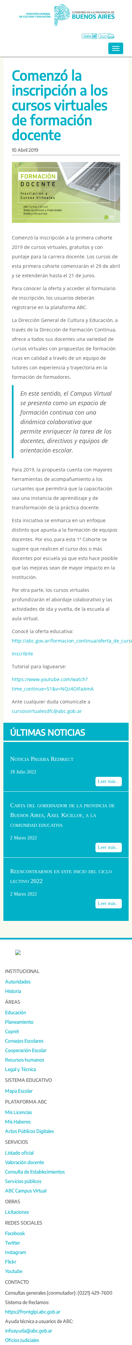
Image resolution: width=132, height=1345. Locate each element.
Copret (12, 1031)
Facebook (15, 1233)
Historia (13, 991)
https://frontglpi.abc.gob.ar (32, 1312)
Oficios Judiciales (22, 1340)
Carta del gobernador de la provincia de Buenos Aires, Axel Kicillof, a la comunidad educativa (62, 815)
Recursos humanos (24, 1060)
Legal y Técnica (20, 1069)
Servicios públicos (23, 1181)
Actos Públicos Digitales (29, 1131)
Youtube (13, 1271)
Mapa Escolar (18, 1091)
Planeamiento (19, 1022)
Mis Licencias (18, 1112)
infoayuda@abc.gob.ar (28, 1331)
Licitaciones (17, 1212)
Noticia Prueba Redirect (41, 759)
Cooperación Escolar (25, 1050)
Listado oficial (19, 1153)
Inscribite (22, 653)
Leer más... (108, 781)
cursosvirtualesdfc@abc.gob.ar (47, 711)
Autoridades (17, 981)
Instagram (15, 1252)
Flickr (10, 1262)
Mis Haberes (17, 1121)
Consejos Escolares (24, 1041)
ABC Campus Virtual (25, 1190)
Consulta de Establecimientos (35, 1172)
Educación (15, 1012)
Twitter (12, 1243)
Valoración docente (24, 1162)
